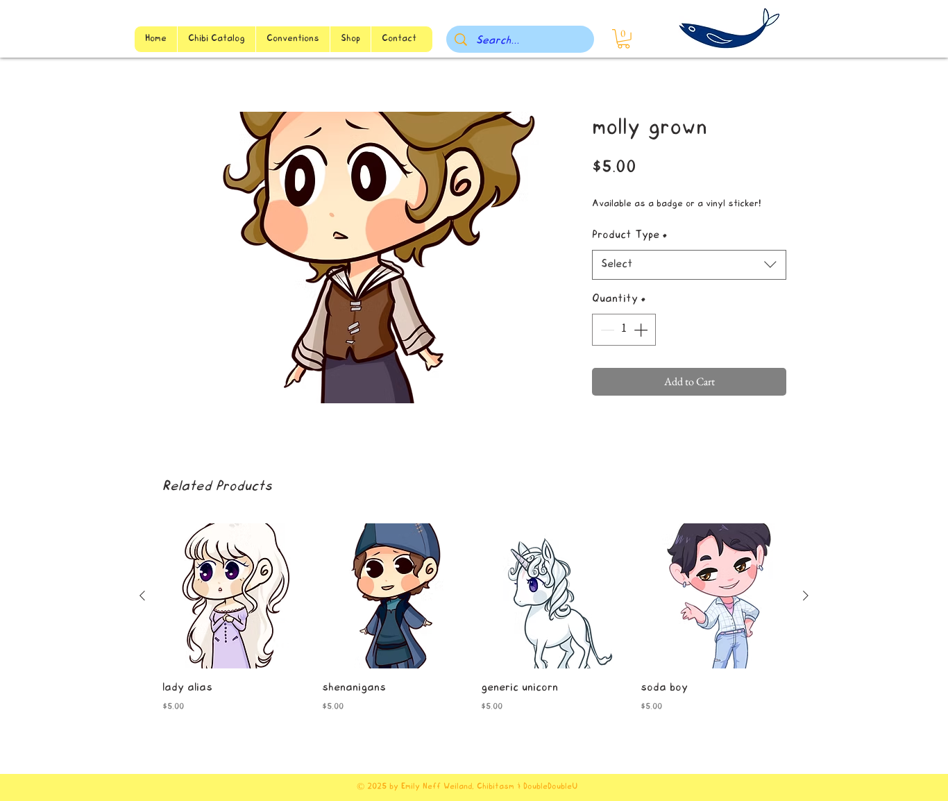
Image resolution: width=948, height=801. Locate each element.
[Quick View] (235, 596)
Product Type (630, 235)
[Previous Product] (142, 595)
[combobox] (689, 265)
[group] (474, 628)
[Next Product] (805, 595)
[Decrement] (606, 329)
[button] (623, 39)
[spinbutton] (624, 329)
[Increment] (642, 329)
